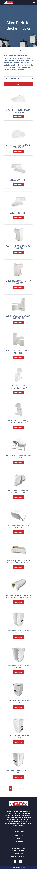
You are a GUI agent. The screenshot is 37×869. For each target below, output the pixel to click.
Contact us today (9, 67)
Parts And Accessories (18, 838)
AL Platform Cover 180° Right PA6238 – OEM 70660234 (18, 352)
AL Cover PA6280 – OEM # (18, 213)
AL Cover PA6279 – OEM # (18, 180)
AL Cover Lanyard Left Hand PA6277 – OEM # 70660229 (18, 111)
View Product (18, 117)
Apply (18, 84)
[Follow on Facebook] (15, 861)
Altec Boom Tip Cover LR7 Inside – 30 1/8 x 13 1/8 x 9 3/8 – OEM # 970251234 (18, 562)
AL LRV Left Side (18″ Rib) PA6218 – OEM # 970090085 (18, 247)
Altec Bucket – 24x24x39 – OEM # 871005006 (18, 632)
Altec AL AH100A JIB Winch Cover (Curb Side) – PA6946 (18, 457)
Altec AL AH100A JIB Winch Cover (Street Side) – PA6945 (18, 492)
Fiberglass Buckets (18, 832)
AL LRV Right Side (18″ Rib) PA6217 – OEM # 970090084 (18, 282)
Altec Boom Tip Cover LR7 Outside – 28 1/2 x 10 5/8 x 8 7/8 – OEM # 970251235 (18, 597)
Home (5, 51)
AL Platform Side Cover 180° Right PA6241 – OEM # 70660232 (18, 422)
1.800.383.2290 (21, 856)
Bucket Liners (18, 835)
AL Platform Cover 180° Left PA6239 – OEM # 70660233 (18, 317)
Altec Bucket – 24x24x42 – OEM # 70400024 (18, 702)
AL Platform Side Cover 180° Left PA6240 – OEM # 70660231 (18, 387)
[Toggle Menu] (34, 2)
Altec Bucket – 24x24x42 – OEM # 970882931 (18, 737)
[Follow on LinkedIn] (20, 861)
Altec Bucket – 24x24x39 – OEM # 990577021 (18, 667)
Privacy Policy (18, 842)
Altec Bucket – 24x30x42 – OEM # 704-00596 (18, 772)
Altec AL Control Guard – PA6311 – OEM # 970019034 (18, 527)
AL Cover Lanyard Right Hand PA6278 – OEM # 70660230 (18, 146)
